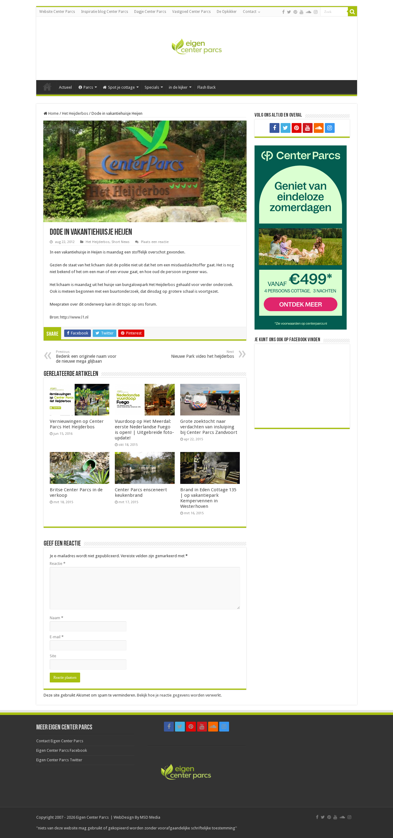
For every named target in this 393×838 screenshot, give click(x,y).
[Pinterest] (295, 12)
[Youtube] (301, 12)
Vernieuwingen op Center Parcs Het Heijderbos (77, 424)
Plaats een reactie (155, 242)
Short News (120, 242)
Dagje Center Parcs (150, 12)
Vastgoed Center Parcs (191, 12)
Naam (56, 618)
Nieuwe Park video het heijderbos (202, 354)
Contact (249, 12)
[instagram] (315, 12)
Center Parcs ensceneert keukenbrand (141, 492)
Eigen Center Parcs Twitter (59, 760)
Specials (152, 87)
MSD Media (150, 817)
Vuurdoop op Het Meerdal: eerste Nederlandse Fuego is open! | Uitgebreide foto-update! (144, 430)
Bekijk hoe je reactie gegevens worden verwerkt (179, 695)
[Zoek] (352, 11)
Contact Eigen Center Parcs (59, 741)
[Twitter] (289, 12)
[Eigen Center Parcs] (196, 47)
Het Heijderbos (75, 113)
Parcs (88, 87)
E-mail (57, 637)
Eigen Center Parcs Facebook (61, 750)
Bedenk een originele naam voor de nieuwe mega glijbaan (86, 357)
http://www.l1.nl (74, 317)
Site (53, 656)
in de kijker (178, 87)
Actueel (65, 87)
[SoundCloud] (308, 12)
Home (47, 86)
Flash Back (206, 87)
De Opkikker (227, 12)
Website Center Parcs (57, 12)
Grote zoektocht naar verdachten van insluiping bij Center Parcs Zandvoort (208, 427)
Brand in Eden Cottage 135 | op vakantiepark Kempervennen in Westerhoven (208, 498)
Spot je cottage (121, 87)
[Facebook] (283, 12)
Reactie (57, 563)
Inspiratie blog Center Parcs (104, 12)
